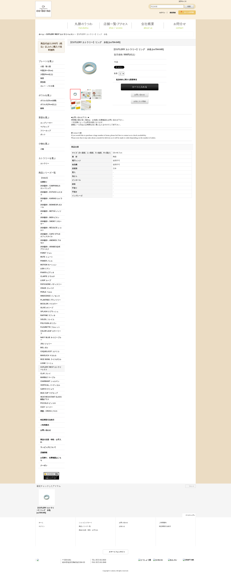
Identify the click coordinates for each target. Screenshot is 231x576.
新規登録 (173, 12)
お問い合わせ (45, 430)
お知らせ (122, 526)
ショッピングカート (85, 522)
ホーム (41, 522)
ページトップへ (190, 515)
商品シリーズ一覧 (85, 526)
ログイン (162, 12)
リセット (191, 486)
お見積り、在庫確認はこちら (50, 459)
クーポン (43, 465)
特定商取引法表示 (47, 420)
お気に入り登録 (140, 101)
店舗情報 (43, 452)
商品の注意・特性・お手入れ (50, 441)
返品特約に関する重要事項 (126, 80)
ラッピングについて (48, 447)
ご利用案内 (44, 425)
